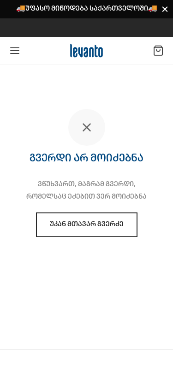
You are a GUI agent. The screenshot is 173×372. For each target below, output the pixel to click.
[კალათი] (158, 50)
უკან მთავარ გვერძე (87, 224)
